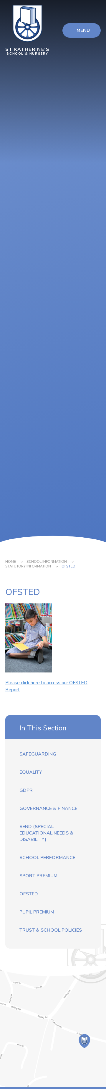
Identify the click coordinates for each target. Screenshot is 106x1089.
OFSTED (68, 566)
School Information (46, 561)
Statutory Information (28, 566)
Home (10, 561)
